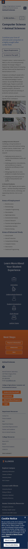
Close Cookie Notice (11, 545)
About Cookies (10, 540)
